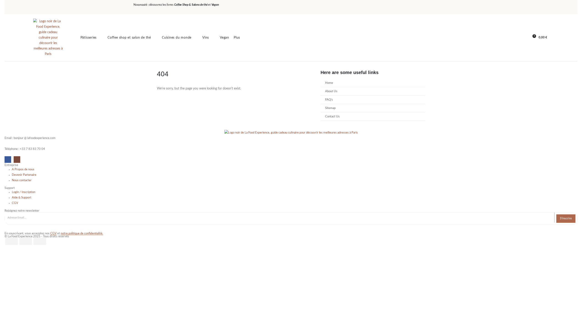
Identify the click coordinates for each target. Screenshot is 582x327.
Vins (205, 37)
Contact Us (332, 116)
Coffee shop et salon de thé (129, 37)
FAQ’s (329, 99)
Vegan (224, 37)
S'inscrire (566, 218)
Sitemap (330, 108)
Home (329, 83)
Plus (237, 37)
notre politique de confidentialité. (82, 233)
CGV (53, 233)
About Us (331, 91)
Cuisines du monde (176, 37)
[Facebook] (8, 159)
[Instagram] (17, 159)
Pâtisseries (88, 37)
